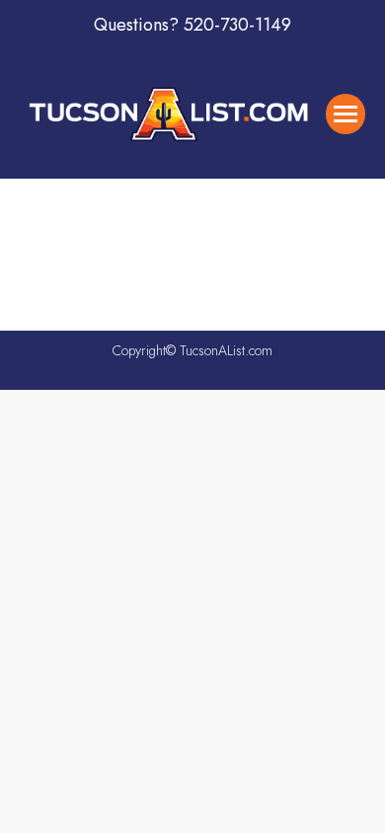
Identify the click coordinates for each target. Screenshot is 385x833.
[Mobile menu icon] (345, 114)
